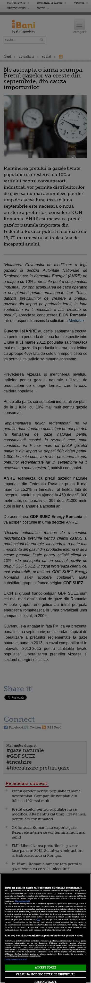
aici (38, 920)
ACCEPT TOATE (45, 967)
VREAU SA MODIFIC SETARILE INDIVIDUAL (45, 974)
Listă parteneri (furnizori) (16, 959)
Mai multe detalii (22, 901)
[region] (45, 928)
